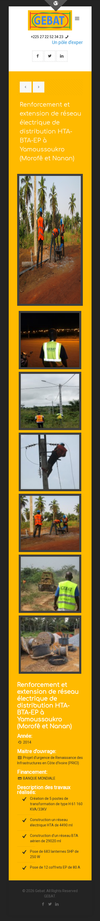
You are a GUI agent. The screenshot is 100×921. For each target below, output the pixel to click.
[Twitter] (50, 904)
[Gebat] (50, 20)
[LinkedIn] (57, 904)
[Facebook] (43, 904)
